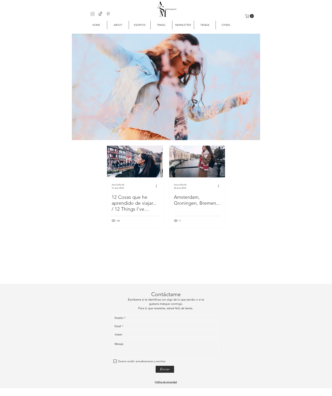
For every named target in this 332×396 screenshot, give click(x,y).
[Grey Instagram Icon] (92, 14)
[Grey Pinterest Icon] (108, 14)
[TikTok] (100, 14)
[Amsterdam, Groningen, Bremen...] (197, 161)
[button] (250, 16)
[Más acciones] (157, 186)
